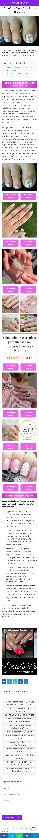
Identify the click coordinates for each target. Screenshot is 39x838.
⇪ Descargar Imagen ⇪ (11, 196)
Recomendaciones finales (17, 73)
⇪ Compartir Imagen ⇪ (29, 196)
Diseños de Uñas (19, 2)
